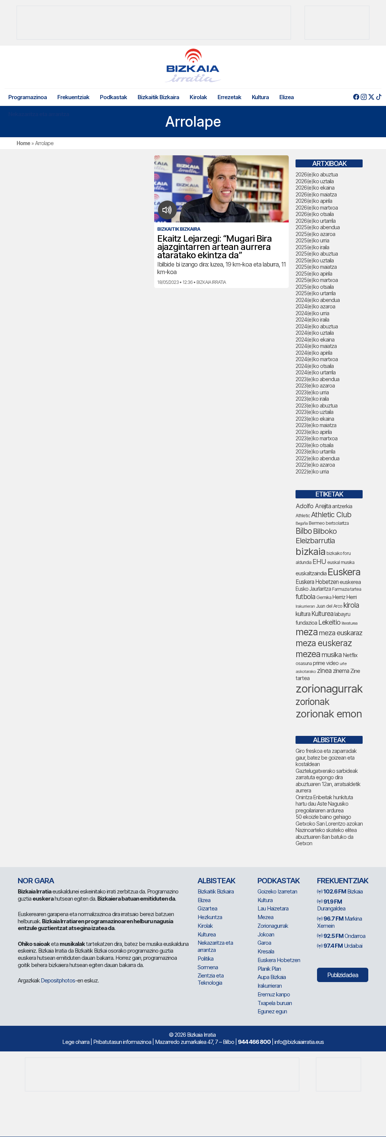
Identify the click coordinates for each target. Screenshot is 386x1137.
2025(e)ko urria (312, 240)
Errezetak (229, 97)
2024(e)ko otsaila (315, 366)
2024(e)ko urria (312, 313)
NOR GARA (36, 880)
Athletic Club (331, 514)
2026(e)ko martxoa (317, 207)
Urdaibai (342, 945)
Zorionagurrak (272, 925)
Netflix (350, 655)
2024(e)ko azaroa (315, 306)
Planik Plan (269, 968)
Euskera (344, 572)
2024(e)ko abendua (318, 300)
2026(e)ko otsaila (315, 214)
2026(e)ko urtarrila (315, 221)
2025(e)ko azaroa (315, 234)
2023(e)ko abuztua (316, 405)
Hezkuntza (210, 917)
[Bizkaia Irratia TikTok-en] (378, 97)
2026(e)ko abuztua (317, 174)
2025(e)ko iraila (312, 247)
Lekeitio (329, 622)
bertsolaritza (337, 523)
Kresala (265, 951)
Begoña (302, 523)
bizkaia (310, 551)
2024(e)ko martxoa (317, 359)
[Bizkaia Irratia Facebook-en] (356, 97)
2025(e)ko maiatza (316, 267)
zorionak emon (329, 714)
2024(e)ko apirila (314, 352)
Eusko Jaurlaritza (313, 589)
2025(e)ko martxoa (317, 280)
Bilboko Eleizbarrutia (316, 536)
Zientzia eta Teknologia (211, 979)
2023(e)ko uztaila (314, 412)
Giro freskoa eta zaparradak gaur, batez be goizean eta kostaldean (326, 757)
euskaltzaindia (311, 573)
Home (23, 143)
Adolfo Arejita (313, 506)
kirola (351, 605)
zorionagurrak (329, 688)
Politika (205, 958)
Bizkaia (343, 891)
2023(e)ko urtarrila (315, 451)
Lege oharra (75, 1041)
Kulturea (322, 614)
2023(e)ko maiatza (316, 425)
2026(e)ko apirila (314, 201)
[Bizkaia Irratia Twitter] (371, 97)
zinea (324, 670)
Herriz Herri (344, 597)
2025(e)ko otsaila (315, 286)
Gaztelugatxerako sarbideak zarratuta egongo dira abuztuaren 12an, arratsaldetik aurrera (328, 781)
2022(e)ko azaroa (315, 464)
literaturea (349, 623)
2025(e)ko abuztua (317, 253)
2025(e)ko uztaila (315, 260)
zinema (341, 670)
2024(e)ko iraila (312, 319)
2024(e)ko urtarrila (315, 372)
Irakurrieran (305, 606)
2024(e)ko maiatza (316, 346)
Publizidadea (342, 975)
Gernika (323, 597)
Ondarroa (344, 935)
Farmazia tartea (346, 589)
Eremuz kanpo (273, 994)
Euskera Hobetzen (317, 581)
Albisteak (216, 880)
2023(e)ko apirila (314, 432)
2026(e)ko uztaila (315, 181)
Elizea (286, 97)
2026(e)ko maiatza (316, 194)
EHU (319, 561)
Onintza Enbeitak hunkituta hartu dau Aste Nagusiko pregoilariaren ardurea (324, 804)
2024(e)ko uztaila (315, 332)
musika (332, 654)
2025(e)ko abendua (318, 227)
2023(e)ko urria (312, 392)
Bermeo (317, 523)
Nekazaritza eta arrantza (38, 114)
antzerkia (342, 506)
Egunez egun (272, 1011)
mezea (308, 654)
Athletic (303, 515)
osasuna (304, 663)
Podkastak (113, 97)
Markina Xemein (339, 922)
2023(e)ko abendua (317, 379)
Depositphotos (58, 980)
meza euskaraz (340, 632)
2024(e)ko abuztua (317, 326)
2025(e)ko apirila (314, 273)
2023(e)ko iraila (312, 398)
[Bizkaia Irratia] (193, 65)
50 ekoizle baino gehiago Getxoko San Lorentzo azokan (329, 820)
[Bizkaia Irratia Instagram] (363, 97)
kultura (303, 614)
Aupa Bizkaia (271, 977)
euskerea (350, 582)
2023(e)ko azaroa (315, 385)
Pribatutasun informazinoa (122, 1041)
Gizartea (207, 908)
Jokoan (265, 934)
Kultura (260, 97)
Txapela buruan (274, 1003)
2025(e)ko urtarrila (315, 293)
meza (307, 631)
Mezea (265, 917)
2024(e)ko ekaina (315, 339)
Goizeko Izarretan (277, 891)
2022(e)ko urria (312, 471)
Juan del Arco (329, 606)
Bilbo (304, 531)
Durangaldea (331, 905)
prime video (326, 663)
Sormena (208, 967)
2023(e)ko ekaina (315, 418)
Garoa (264, 942)
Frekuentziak (73, 97)
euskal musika (340, 562)
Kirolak (198, 97)
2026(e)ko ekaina (315, 187)
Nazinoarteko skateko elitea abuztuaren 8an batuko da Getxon (326, 836)
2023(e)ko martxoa (316, 438)
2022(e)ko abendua (317, 458)
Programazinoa (27, 97)
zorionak (312, 701)
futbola (305, 596)
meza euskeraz (324, 643)
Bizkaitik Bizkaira (158, 97)
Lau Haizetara (272, 908)
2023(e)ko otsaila (314, 445)
